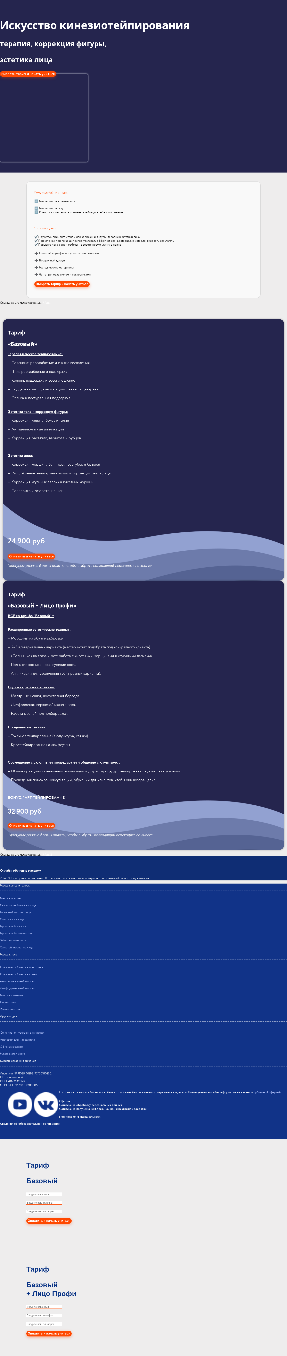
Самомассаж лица (12, 919)
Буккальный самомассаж (16, 933)
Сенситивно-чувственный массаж (22, 1033)
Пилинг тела (8, 1002)
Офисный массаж (11, 1047)
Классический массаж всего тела (21, 967)
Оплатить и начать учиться (31, 556)
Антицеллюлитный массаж (17, 981)
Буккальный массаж (13, 926)
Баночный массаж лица (15, 912)
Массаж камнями (11, 995)
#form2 (47, 854)
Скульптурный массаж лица (18, 905)
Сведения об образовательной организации (30, 1124)
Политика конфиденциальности (80, 1117)
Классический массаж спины (18, 974)
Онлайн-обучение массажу (20, 870)
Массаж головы (10, 898)
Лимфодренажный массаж (17, 988)
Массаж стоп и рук (12, 1054)
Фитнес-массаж (10, 1009)
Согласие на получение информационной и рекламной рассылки (102, 1109)
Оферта (64, 1101)
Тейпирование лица (13, 940)
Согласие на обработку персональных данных (90, 1105)
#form (46, 302)
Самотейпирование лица (16, 947)
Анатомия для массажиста (17, 1040)
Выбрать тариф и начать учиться (62, 284)
